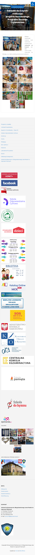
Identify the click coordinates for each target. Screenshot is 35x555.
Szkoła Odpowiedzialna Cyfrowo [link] (9, 133)
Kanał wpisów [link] (4, 491)
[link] (33, 4)
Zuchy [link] (2, 139)
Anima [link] (16, 550)
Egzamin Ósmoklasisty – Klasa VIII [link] (9, 130)
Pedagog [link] (3, 141)
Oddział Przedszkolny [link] (6, 127)
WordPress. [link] (22, 550)
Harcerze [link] (3, 147)
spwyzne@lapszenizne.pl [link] (11, 516)
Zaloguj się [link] (4, 489)
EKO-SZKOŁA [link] (4, 144)
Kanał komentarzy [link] (5, 493)
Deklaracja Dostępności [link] (7, 156)
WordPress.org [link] (5, 496)
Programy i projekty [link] (17, 6)
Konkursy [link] (3, 136)
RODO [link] (2, 153)
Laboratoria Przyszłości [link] (7, 150)
